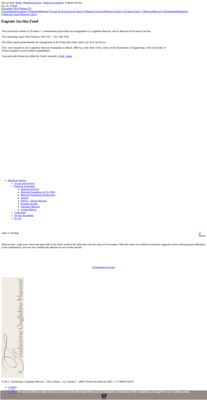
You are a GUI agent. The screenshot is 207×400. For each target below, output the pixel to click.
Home (19, 2)
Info (104, 398)
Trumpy (25, 198)
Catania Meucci (29, 209)
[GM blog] (103, 267)
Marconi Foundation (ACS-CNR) (38, 192)
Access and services (24, 183)
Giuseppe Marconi (30, 206)
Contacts (12, 387)
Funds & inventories (53, 2)
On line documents (23, 215)
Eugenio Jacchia (29, 203)
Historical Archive (32, 2)
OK (103, 395)
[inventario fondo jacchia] (65, 56)
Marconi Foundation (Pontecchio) (38, 195)
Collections (20, 212)
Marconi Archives (30, 189)
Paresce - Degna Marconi (34, 200)
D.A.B (17, 218)
